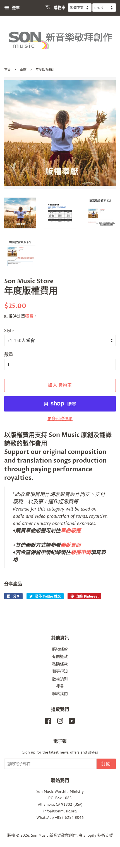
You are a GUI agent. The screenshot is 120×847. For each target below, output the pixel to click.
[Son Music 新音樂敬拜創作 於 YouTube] (72, 722)
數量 (8, 354)
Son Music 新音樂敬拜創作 (54, 835)
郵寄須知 (60, 671)
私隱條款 (60, 663)
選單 (15, 7)
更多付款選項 (60, 418)
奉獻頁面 (71, 545)
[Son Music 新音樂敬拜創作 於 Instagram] (60, 722)
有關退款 (60, 656)
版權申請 (81, 552)
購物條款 (60, 649)
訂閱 (106, 764)
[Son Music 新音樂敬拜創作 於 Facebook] (48, 722)
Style (9, 330)
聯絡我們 (60, 693)
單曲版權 (71, 530)
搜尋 (60, 686)
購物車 (59, 7)
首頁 (7, 70)
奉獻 (23, 70)
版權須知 (60, 678)
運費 (29, 316)
